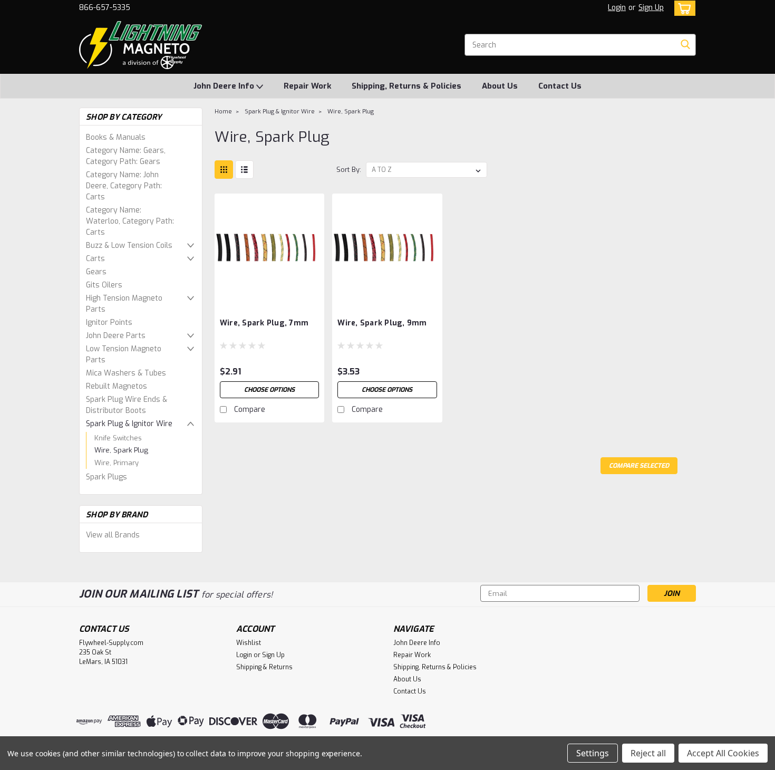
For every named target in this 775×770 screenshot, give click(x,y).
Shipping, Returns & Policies (406, 86)
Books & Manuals (116, 137)
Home (223, 112)
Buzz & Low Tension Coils (129, 245)
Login (617, 8)
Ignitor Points (109, 322)
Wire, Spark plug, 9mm (382, 323)
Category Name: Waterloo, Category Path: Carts (130, 221)
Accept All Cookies (723, 753)
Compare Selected (639, 465)
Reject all (648, 753)
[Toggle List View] (244, 169)
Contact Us (560, 86)
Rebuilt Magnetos (116, 386)
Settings (592, 753)
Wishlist (248, 643)
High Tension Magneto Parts (124, 303)
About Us (500, 86)
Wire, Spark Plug (121, 450)
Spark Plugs (106, 477)
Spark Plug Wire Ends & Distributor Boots (126, 405)
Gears (96, 272)
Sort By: (348, 169)
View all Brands (113, 535)
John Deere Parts (116, 336)
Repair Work (307, 86)
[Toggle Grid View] (224, 169)
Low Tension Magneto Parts (123, 354)
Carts (95, 259)
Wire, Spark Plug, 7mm (264, 323)
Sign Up (651, 8)
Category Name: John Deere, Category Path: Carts (124, 186)
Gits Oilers (104, 285)
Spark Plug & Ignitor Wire (129, 424)
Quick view (269, 295)
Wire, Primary (116, 462)
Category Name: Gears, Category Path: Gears (126, 156)
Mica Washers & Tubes (126, 373)
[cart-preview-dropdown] (682, 8)
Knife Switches (118, 438)
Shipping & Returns (264, 667)
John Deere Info (224, 86)
